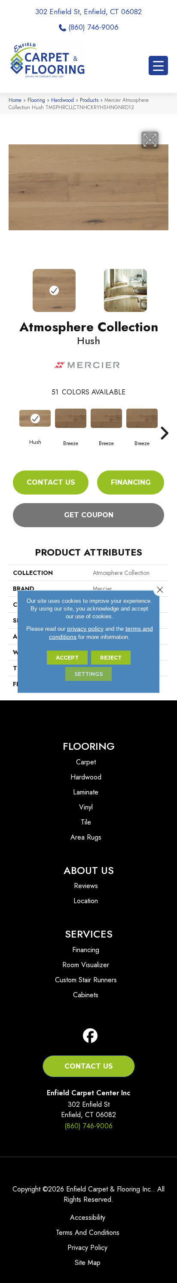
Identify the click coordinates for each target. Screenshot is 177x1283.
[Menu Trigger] (158, 65)
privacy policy (85, 628)
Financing (131, 482)
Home (15, 100)
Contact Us (51, 482)
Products (89, 100)
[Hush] (35, 418)
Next (164, 286)
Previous (13, 286)
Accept (67, 657)
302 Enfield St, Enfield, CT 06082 (88, 11)
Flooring (36, 100)
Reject (111, 657)
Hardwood (62, 100)
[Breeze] (70, 418)
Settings (88, 674)
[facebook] (90, 1036)
